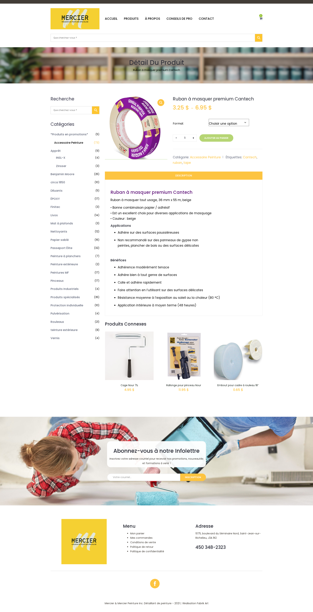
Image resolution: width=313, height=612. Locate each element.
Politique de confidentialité (147, 551)
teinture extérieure (64, 330)
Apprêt (56, 151)
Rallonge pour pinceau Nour (183, 385)
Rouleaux (57, 322)
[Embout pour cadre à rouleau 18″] (238, 334)
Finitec (55, 207)
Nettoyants (59, 231)
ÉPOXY (55, 199)
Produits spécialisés (65, 297)
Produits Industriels (65, 289)
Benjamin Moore (62, 174)
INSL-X (60, 158)
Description (183, 175)
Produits (131, 18)
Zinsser (61, 166)
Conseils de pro (179, 18)
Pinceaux (57, 281)
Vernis (55, 338)
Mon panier (137, 533)
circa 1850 (58, 182)
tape (187, 163)
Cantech (250, 157)
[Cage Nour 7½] (129, 334)
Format (178, 123)
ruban (177, 163)
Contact (206, 18)
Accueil (111, 18)
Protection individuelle (67, 305)
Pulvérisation (60, 313)
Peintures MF (60, 273)
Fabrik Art (202, 603)
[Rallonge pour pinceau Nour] (183, 334)
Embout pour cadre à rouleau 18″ (238, 385)
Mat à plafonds (62, 223)
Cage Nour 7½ (129, 385)
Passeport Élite (61, 248)
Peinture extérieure (64, 264)
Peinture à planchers (66, 256)
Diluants (56, 191)
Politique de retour (141, 547)
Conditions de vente (143, 542)
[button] (260, 18)
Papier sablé (60, 240)
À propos (152, 18)
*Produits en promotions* (69, 134)
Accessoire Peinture (68, 143)
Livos (54, 215)
